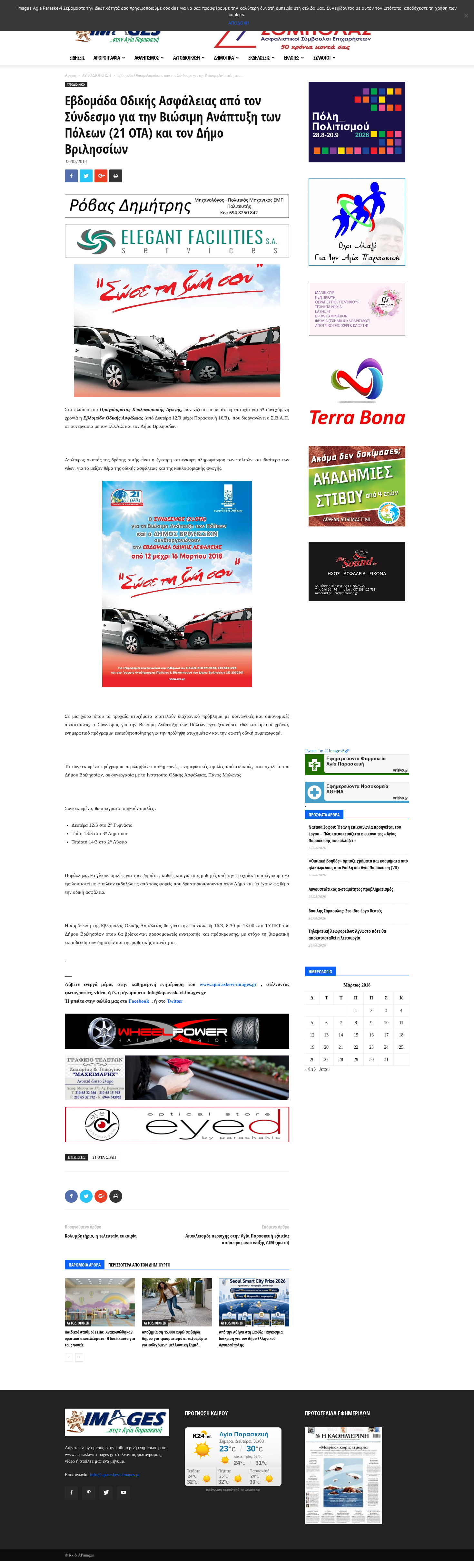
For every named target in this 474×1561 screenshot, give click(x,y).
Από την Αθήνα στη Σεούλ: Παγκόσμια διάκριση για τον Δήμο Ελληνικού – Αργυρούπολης (251, 1338)
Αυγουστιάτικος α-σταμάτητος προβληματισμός (351, 889)
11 (401, 1022)
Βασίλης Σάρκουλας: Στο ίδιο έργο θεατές (345, 911)
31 (386, 1059)
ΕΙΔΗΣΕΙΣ (76, 57)
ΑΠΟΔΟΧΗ (238, 22)
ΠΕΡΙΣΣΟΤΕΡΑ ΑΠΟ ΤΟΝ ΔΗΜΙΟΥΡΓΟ (139, 1265)
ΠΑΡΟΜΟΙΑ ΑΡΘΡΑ (85, 1265)
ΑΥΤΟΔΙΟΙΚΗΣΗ (186, 57)
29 (356, 1059)
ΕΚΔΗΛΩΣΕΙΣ (259, 57)
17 (386, 1035)
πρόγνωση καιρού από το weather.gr (233, 1489)
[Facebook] (71, 1493)
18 (401, 1035)
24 (386, 1047)
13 (326, 1035)
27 (326, 1059)
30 (371, 1059)
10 (386, 1022)
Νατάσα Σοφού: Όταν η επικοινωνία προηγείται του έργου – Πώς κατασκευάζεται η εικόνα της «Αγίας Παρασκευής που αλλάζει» (355, 833)
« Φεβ (310, 1069)
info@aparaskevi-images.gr (115, 1474)
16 (371, 1035)
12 (312, 1035)
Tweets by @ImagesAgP (327, 750)
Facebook (139, 1001)
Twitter (175, 1001)
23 (371, 1047)
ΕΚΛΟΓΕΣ (291, 57)
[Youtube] (123, 1493)
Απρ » (325, 1069)
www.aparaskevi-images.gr (228, 984)
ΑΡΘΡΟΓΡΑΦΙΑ (107, 57)
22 (356, 1047)
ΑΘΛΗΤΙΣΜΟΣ (146, 57)
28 (341, 1059)
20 (326, 1047)
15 (356, 1035)
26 (312, 1059)
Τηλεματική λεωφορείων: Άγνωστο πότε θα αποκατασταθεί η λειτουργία (347, 934)
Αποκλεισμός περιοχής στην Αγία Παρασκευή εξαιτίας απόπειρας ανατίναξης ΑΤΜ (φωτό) (237, 1239)
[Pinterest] (88, 1493)
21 (341, 1047)
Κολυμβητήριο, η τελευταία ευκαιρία (101, 1235)
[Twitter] (106, 1493)
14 (341, 1035)
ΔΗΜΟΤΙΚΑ (224, 57)
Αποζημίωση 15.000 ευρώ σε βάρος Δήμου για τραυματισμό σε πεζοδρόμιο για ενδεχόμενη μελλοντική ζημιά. (174, 1338)
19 (312, 1047)
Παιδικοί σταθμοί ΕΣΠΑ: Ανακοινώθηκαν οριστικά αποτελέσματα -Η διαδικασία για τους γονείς (100, 1338)
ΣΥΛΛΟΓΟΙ (322, 57)
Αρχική (70, 75)
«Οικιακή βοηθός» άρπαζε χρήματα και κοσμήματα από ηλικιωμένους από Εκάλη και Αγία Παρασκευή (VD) (358, 864)
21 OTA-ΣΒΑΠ (104, 1157)
